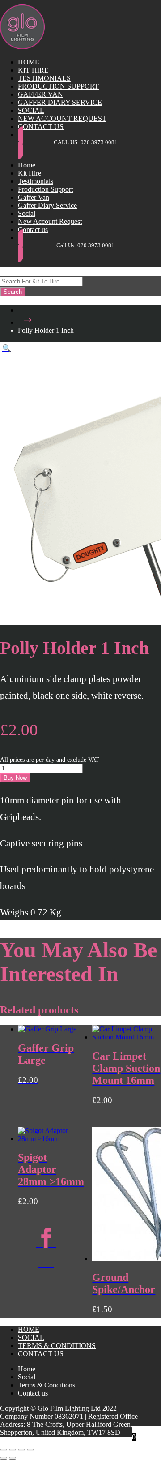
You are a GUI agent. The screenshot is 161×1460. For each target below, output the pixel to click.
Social (31, 110)
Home (28, 62)
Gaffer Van (40, 94)
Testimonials (44, 78)
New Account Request (62, 118)
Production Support (58, 86)
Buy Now (15, 777)
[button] (6, 348)
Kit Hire (33, 70)
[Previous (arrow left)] (3, 1458)
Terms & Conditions (57, 1345)
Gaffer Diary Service (60, 102)
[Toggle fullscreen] (12, 1450)
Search (13, 291)
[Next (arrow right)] (12, 1458)
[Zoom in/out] (3, 1450)
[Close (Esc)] (30, 1450)
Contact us (41, 126)
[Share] (21, 1450)
